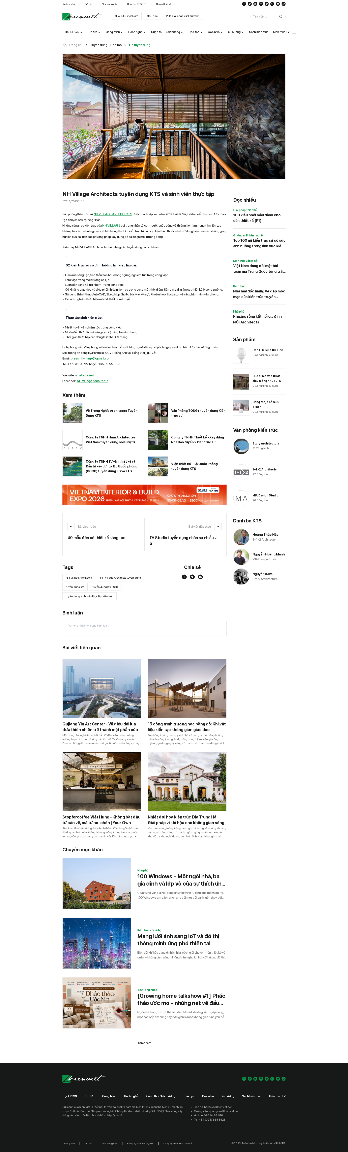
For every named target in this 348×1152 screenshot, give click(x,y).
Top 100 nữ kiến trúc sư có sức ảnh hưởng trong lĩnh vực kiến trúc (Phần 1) (259, 243)
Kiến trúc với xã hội (149, 930)
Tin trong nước (147, 989)
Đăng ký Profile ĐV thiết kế (178, 1143)
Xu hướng (228, 1096)
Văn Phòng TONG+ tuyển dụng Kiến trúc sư (198, 413)
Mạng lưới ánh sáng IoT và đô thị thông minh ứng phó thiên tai (178, 940)
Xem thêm (144, 1042)
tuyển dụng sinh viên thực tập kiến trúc (89, 596)
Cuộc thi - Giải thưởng (160, 1096)
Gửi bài (88, 4)
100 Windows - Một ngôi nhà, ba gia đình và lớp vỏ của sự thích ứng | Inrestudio (181, 880)
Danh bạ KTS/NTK (136, 4)
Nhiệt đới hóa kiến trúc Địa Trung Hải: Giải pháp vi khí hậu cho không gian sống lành (186, 823)
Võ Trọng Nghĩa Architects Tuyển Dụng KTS (112, 413)
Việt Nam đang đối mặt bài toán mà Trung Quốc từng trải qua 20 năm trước (258, 269)
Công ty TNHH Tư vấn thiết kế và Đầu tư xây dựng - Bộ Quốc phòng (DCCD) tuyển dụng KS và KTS (111, 466)
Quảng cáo (68, 4)
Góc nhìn (208, 1096)
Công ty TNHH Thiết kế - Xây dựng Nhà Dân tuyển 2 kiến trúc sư (197, 439)
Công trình (109, 1096)
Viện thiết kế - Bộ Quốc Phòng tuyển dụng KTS (194, 466)
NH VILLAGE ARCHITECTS (113, 214)
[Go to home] (82, 17)
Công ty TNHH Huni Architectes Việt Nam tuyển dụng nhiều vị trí (111, 439)
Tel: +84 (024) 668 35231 (210, 1119)
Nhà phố (142, 870)
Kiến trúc (239, 286)
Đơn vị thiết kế (163, 4)
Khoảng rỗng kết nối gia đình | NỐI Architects (258, 319)
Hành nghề (131, 1096)
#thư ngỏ (152, 16)
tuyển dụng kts (75, 586)
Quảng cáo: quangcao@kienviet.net (216, 1111)
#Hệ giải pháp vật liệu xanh (183, 16)
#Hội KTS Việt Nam (126, 16)
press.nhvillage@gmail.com (91, 358)
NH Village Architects (92, 381)
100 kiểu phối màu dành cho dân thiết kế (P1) (257, 218)
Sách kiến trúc (251, 1096)
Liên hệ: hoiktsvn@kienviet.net (213, 1106)
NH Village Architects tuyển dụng (120, 577)
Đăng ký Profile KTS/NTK (140, 1143)
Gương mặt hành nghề (248, 235)
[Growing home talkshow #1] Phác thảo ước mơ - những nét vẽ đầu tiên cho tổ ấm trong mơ (181, 999)
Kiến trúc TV (277, 1096)
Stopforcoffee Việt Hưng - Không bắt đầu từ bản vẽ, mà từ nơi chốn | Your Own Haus (101, 823)
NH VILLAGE (111, 225)
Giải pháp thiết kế (245, 210)
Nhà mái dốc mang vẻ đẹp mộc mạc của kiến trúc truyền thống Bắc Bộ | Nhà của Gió (259, 294)
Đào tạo (188, 1096)
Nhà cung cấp (109, 4)
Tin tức (89, 1096)
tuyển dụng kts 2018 (105, 586)
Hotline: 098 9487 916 (208, 1115)
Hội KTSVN (69, 1096)
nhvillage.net (84, 375)
